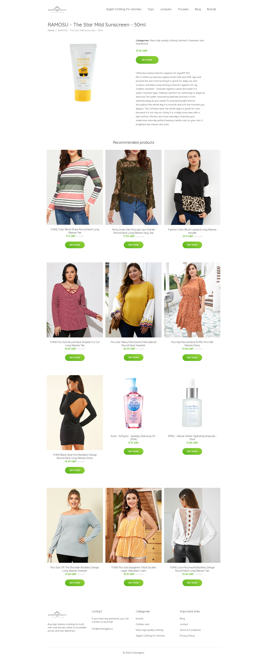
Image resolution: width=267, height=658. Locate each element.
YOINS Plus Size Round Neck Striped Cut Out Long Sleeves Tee (75, 344)
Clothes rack (142, 624)
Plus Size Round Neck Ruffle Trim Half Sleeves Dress (192, 344)
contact (184, 624)
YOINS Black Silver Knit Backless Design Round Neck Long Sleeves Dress (75, 456)
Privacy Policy (187, 635)
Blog (198, 9)
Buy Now (147, 59)
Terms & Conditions (190, 629)
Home (51, 30)
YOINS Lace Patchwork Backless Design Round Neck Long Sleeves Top (192, 569)
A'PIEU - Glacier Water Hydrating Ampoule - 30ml (192, 437)
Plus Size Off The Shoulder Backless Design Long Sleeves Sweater (75, 569)
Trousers (183, 9)
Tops (151, 9)
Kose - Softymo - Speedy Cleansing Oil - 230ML (133, 437)
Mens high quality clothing (163, 40)
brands (139, 618)
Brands (211, 9)
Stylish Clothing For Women (123, 9)
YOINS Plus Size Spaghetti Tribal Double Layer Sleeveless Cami (133, 569)
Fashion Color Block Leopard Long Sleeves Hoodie (192, 231)
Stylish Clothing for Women (150, 635)
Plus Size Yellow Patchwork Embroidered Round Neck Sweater (133, 344)
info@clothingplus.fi (102, 628)
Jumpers (166, 9)
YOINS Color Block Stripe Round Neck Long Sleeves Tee (75, 231)
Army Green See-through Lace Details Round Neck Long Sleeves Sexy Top (133, 231)
